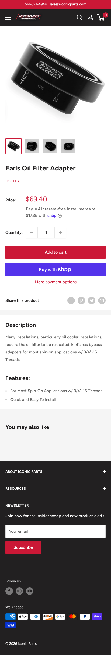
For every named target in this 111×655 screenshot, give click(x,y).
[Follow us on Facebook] (9, 591)
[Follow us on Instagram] (19, 591)
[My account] (90, 17)
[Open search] (80, 17)
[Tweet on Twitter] (91, 300)
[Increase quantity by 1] (60, 232)
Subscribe (23, 547)
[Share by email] (102, 300)
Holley (12, 181)
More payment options (56, 282)
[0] (101, 17)
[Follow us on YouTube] (29, 591)
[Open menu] (8, 18)
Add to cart (56, 252)
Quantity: (14, 232)
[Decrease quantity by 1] (31, 232)
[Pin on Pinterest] (81, 300)
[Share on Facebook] (71, 300)
